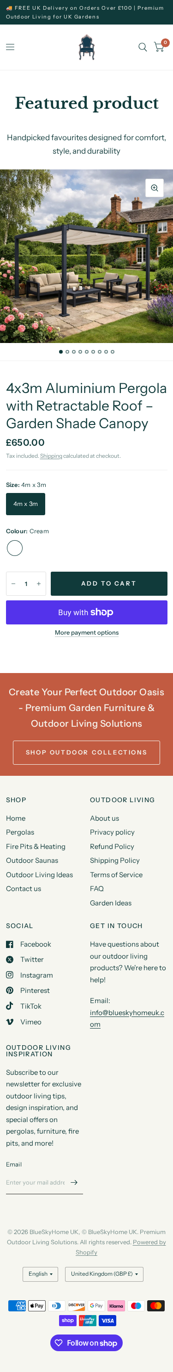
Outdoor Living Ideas (39, 874)
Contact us (23, 888)
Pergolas (20, 832)
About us (104, 818)
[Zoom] (154, 188)
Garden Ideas (110, 902)
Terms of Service (116, 874)
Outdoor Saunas (32, 860)
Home (15, 818)
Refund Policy (112, 846)
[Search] (142, 47)
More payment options (87, 632)
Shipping (51, 455)
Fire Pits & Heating (36, 846)
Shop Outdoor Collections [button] (86, 752)
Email (14, 1164)
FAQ (97, 888)
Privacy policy (112, 832)
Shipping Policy (115, 860)
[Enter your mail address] (74, 1182)
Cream (15, 548)
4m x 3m (25, 503)
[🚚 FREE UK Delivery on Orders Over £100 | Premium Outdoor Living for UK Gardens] (86, 12)
